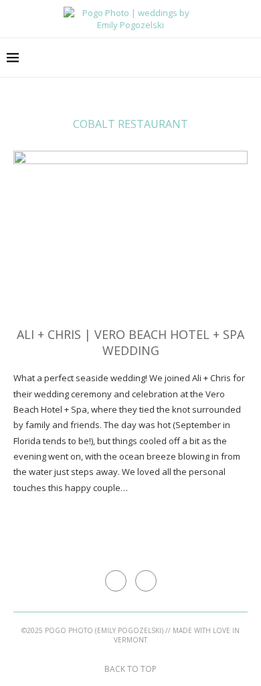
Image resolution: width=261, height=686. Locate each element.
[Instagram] (250, 57)
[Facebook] (236, 57)
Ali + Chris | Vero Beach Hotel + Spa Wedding (130, 342)
